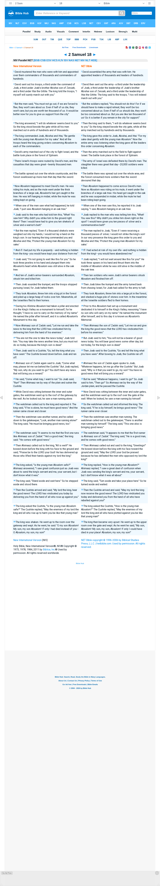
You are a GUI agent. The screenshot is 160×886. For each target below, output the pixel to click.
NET (77, 60)
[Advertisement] (80, 627)
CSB (43, 60)
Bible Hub (80, 563)
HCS (55, 60)
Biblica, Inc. (49, 549)
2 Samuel (18, 48)
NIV (82, 60)
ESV (49, 60)
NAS (71, 60)
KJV (60, 60)
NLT (87, 60)
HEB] (94, 60)
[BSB (36, 60)
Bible (11, 48)
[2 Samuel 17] (4, 404)
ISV (66, 60)
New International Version (27, 540)
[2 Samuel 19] (156, 404)
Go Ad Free (7, 873)
